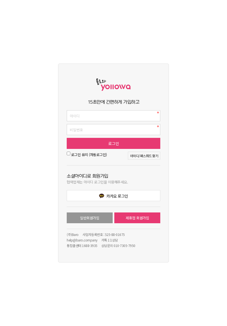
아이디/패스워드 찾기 (144, 155)
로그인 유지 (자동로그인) (89, 154)
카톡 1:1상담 (109, 240)
